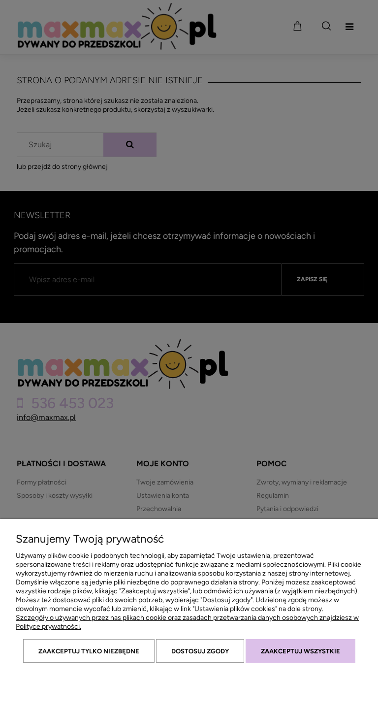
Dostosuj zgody (200, 651)
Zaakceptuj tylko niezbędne (88, 651)
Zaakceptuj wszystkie (300, 651)
